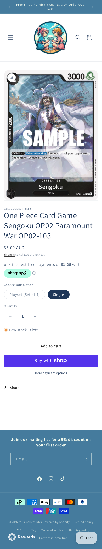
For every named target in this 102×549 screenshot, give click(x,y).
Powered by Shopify (56, 522)
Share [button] (15, 387)
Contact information (53, 538)
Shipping (9, 254)
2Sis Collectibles (30, 522)
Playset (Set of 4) (27, 295)
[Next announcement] (92, 6)
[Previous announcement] (9, 6)
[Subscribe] (85, 459)
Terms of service (52, 530)
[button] (10, 37)
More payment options (51, 373)
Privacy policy (26, 530)
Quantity (10, 306)
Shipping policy (79, 530)
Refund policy (84, 522)
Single (58, 294)
